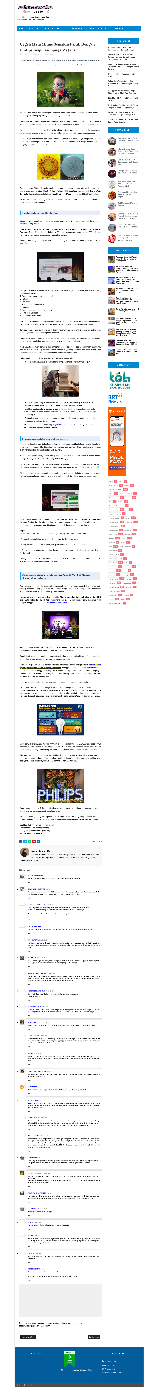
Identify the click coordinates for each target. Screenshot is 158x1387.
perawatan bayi (114, 587)
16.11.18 (43, 1236)
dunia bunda (113, 563)
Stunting (112, 542)
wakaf (123, 599)
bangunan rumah (125, 546)
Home (22, 28)
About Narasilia (108, 1365)
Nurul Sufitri (34, 1118)
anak (111, 546)
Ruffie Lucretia (35, 1022)
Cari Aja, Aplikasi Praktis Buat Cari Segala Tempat (127, 172)
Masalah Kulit (113, 530)
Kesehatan (48, 28)
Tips (52, 54)
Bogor (126, 485)
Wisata (123, 542)
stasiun (111, 599)
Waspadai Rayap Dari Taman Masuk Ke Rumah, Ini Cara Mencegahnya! (127, 259)
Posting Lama (94, 1337)
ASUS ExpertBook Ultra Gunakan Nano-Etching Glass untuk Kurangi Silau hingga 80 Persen (127, 269)
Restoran (127, 534)
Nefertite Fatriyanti (37, 991)
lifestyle (112, 575)
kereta (125, 571)
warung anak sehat (115, 603)
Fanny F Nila (33, 1236)
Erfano (31, 1253)
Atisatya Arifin (35, 1136)
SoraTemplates (33, 1385)
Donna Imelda (34, 1036)
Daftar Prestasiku (109, 1361)
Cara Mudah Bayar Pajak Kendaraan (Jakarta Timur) (128, 139)
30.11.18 (43, 1269)
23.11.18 (38, 1253)
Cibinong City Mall (126, 493)
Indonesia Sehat (114, 518)
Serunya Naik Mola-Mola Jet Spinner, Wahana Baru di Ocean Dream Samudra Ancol (121, 57)
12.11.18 (46, 875)
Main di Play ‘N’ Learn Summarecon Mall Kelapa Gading (128, 162)
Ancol (121, 481)
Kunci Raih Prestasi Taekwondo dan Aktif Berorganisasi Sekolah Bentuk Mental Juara (127, 300)
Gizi (127, 510)
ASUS (111, 481)
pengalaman (127, 583)
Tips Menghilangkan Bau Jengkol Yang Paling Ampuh (127, 194)
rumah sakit (113, 595)
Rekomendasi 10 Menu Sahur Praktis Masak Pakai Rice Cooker (127, 290)
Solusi (124, 538)
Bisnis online (113, 485)
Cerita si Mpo (34, 1269)
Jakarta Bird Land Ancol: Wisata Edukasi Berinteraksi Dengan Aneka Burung (123, 66)
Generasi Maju (114, 510)
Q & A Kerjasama (108, 1369)
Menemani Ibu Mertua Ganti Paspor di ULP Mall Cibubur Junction (126, 352)
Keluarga (33, 28)
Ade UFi (31, 1222)
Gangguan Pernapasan (116, 506)
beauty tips (113, 550)
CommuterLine (114, 497)
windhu (31, 1053)
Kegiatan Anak (114, 522)
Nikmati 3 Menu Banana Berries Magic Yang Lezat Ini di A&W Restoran (128, 151)
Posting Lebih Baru (28, 1337)
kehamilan (127, 567)
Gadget (120, 502)
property (129, 587)
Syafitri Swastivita (37, 1193)
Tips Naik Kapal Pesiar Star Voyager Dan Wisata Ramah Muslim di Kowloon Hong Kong (126, 321)
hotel (126, 563)
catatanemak (34, 1157)
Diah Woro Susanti (36, 889)
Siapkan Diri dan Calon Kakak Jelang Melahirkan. (128, 226)
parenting (112, 583)
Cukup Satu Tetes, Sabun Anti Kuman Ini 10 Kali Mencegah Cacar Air (123, 83)
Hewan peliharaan (115, 514)
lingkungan (125, 575)
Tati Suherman (34, 926)
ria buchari (33, 958)
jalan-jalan (113, 567)
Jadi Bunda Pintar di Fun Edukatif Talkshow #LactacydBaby (127, 183)
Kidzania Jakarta (114, 526)
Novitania (32, 1087)
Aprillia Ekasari (35, 1173)
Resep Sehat (113, 534)
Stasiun (90, 28)
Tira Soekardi (34, 1208)
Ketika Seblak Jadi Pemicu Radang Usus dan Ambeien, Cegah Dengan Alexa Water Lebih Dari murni (126, 332)
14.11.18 (49, 1193)
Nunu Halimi (33, 1100)
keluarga (112, 571)
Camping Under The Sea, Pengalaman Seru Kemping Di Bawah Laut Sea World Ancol (127, 342)
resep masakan (114, 591)
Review (111, 538)
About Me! (103, 28)
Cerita (111, 493)
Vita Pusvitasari (35, 875)
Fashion (128, 497)
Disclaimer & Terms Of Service (114, 1373)
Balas (29, 882)
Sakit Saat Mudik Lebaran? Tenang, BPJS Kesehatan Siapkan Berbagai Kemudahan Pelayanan (127, 280)
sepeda (126, 595)
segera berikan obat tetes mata (65, 425)
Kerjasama (118, 28)
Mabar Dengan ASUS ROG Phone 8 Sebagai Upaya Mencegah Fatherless (128, 216)
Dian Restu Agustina (37, 904)
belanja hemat (114, 554)
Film (110, 502)
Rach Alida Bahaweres (38, 973)
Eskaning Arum (35, 1007)
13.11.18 (42, 958)
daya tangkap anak (115, 558)
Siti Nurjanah (34, 940)
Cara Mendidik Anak (115, 489)
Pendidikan (76, 28)
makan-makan (114, 579)
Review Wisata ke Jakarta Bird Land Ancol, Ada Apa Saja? (127, 310)
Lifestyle (62, 28)
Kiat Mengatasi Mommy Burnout (127, 204)
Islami (128, 518)
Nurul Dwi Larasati (37, 1071)
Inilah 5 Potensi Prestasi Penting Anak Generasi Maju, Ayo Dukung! (128, 237)
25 (48, 54)
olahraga (128, 579)
